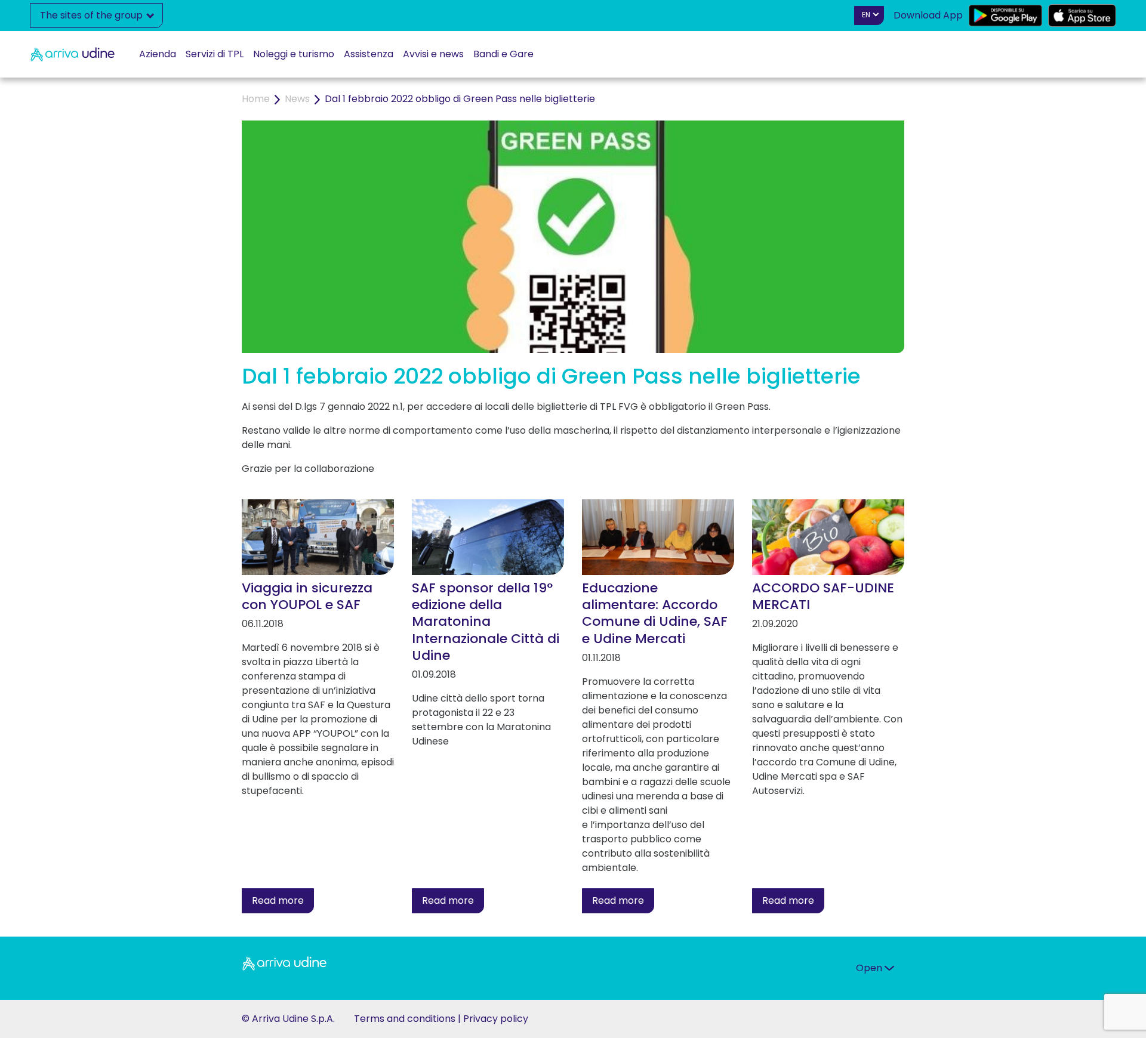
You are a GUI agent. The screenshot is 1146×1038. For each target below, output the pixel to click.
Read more (278, 900)
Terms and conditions (404, 1018)
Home (256, 99)
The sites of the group (92, 15)
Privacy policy (495, 1018)
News (297, 99)
